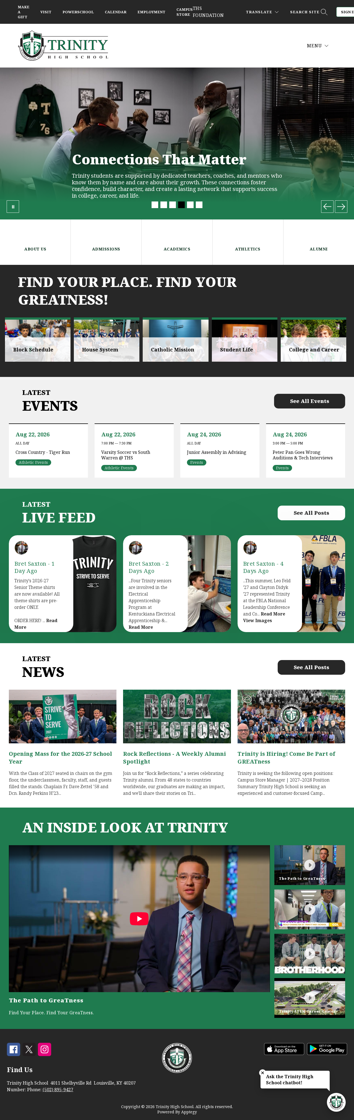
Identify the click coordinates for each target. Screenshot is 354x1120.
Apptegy (189, 1111)
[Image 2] (163, 204)
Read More (141, 627)
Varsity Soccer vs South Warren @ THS (125, 455)
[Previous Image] (327, 206)
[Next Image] (341, 206)
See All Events (309, 401)
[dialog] (38, 339)
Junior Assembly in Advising (218, 452)
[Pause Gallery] (13, 206)
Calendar (115, 11)
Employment (151, 11)
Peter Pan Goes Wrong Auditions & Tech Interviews (304, 455)
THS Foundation (208, 11)
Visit (45, 11)
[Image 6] (199, 204)
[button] (309, 865)
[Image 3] (172, 204)
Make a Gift (23, 11)
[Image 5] (190, 204)
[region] (139, 931)
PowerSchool (78, 11)
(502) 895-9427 (58, 1090)
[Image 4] (181, 204)
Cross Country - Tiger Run (44, 452)
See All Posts (311, 512)
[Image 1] (155, 204)
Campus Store (184, 12)
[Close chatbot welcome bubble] (262, 1072)
